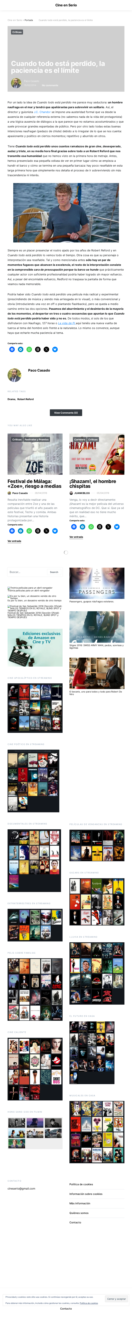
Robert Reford (25, 399)
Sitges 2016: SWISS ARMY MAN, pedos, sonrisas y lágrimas (96, 646)
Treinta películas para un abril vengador (29, 590)
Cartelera (79, 439)
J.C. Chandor (42, 112)
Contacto (75, 1222)
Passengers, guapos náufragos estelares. (91, 601)
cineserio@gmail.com (21, 1188)
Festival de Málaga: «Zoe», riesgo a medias (34, 483)
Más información (79, 1203)
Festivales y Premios (37, 439)
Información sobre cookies (85, 1194)
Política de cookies (81, 1184)
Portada (29, 20)
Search (54, 572)
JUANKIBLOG (82, 493)
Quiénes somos (79, 1213)
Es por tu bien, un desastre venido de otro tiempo (35, 600)
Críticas (17, 32)
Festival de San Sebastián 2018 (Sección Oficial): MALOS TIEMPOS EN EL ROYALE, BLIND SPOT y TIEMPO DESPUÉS (33, 615)
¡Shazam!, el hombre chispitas (92, 483)
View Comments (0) (66, 412)
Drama (11, 399)
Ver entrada (14, 540)
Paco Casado (31, 80)
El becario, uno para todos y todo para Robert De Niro (95, 693)
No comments (50, 85)
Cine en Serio (66, 5)
